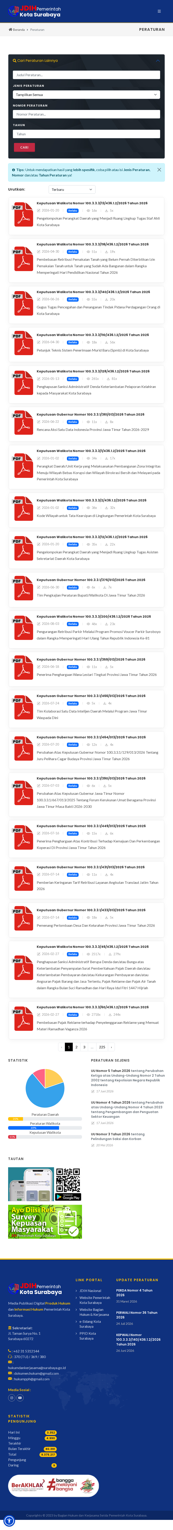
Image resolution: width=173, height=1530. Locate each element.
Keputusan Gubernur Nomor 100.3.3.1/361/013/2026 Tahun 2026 (90, 414)
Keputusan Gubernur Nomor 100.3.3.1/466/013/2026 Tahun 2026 (91, 696)
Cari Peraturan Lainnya (37, 60)
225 (102, 1047)
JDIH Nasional (90, 1291)
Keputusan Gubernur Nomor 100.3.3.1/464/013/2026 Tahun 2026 (91, 737)
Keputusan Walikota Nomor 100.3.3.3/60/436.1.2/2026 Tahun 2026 (93, 1007)
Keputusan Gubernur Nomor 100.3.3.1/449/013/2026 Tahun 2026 (91, 826)
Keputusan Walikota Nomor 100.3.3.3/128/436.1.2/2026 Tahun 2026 (93, 371)
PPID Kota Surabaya (88, 1336)
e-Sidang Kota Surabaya (90, 1324)
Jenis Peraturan (28, 86)
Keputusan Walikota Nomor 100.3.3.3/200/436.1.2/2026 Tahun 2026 (94, 616)
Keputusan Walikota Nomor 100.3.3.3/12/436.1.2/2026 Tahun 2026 (92, 537)
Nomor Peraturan (30, 105)
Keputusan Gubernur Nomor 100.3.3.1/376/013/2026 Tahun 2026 (91, 580)
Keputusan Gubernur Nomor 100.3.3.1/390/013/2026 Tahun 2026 (91, 778)
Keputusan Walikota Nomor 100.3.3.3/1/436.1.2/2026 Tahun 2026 (91, 451)
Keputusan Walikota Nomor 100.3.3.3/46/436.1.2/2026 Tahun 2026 (93, 946)
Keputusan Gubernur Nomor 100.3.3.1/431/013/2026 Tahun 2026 (91, 867)
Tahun (19, 125)
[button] (9, 1521)
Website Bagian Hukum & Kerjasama (94, 1312)
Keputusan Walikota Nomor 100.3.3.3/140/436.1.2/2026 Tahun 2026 (93, 292)
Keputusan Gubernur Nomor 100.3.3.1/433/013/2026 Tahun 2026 (91, 910)
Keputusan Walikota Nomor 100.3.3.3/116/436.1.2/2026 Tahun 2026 (93, 244)
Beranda (18, 29)
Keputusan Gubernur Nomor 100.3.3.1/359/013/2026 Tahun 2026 (91, 659)
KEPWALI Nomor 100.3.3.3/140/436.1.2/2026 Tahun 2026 (138, 1340)
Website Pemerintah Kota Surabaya (95, 1300)
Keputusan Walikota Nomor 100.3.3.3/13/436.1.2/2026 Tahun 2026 (92, 203)
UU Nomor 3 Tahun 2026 (110, 1134)
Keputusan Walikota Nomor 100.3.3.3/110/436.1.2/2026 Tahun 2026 (93, 335)
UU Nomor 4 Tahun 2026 (110, 1102)
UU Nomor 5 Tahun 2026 (110, 1071)
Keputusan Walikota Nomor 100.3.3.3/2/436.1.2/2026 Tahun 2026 (91, 500)
